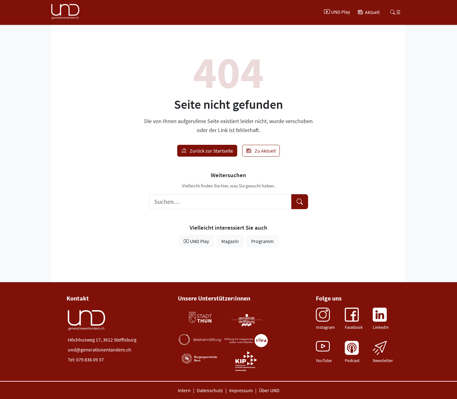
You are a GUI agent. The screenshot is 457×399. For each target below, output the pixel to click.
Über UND (269, 390)
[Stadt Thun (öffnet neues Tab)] (200, 317)
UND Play (199, 241)
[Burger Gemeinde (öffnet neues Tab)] (200, 358)
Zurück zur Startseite (211, 151)
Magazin (230, 241)
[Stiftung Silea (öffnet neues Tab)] (246, 340)
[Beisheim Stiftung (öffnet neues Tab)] (200, 339)
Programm (262, 241)
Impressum (241, 390)
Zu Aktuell (265, 151)
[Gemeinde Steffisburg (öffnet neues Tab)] (246, 320)
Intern (184, 390)
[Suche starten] (299, 201)
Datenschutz (210, 390)
